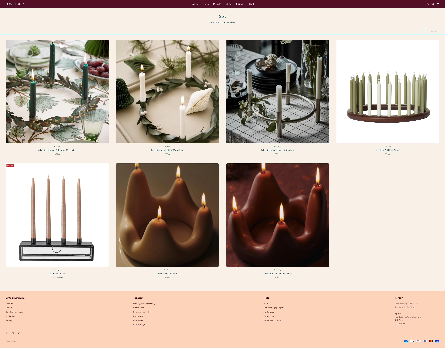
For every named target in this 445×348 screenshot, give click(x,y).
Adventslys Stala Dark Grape (277, 273)
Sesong (9, 320)
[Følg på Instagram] (13, 333)
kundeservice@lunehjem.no (408, 317)
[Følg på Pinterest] (19, 333)
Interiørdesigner (140, 324)
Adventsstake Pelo (57, 273)
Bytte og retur (270, 316)
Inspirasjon (10, 316)
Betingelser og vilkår (272, 320)
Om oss (9, 308)
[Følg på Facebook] (7, 333)
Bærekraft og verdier (14, 312)
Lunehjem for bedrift (142, 312)
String (229, 4)
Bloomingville (57, 270)
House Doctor (277, 146)
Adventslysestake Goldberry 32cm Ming (57, 150)
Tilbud (251, 4)
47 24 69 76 (400, 323)
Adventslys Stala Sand (167, 273)
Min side (9, 303)
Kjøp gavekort (139, 316)
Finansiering (138, 308)
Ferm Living (388, 146)
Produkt (217, 4)
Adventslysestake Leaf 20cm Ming (167, 150)
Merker (239, 4)
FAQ (266, 303)
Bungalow (57, 146)
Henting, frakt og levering (144, 303)
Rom (206, 4)
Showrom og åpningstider (275, 308)
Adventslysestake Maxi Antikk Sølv (277, 150)
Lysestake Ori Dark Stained (388, 150)
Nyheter (195, 4)
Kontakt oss (269, 312)
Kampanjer (138, 320)
